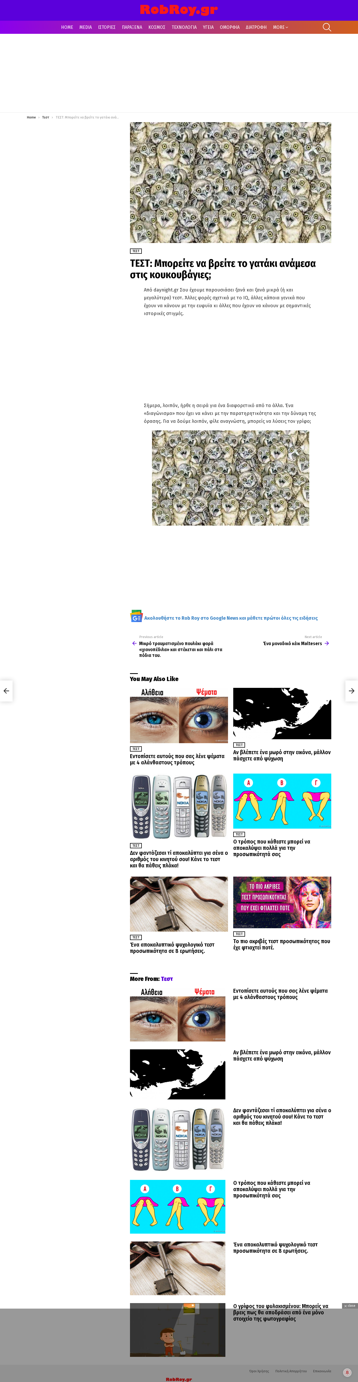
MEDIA (85, 27)
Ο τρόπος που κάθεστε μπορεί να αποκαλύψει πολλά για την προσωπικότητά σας (271, 848)
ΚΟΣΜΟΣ (156, 27)
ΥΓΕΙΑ (208, 27)
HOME (67, 27)
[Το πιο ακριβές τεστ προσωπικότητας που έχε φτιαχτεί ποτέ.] (282, 902)
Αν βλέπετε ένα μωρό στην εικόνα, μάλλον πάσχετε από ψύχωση (282, 755)
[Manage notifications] (347, 1372)
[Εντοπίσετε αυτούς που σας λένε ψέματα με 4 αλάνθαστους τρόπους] (179, 715)
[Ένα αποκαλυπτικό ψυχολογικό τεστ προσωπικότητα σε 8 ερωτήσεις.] (179, 904)
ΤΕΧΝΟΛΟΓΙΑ (184, 27)
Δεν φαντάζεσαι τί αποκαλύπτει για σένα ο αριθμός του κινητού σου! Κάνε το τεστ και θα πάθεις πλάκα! (179, 859)
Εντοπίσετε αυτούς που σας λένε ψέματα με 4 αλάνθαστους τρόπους (177, 759)
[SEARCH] (327, 27)
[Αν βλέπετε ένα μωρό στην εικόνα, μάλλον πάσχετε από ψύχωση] (282, 713)
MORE (279, 27)
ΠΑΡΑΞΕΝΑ (132, 27)
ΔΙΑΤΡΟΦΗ (256, 27)
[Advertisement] (179, 73)
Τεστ (135, 749)
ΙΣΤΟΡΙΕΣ (107, 27)
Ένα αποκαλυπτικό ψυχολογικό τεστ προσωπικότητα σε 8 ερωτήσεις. (172, 947)
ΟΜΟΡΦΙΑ (230, 27)
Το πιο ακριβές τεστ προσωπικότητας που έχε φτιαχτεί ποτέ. (281, 944)
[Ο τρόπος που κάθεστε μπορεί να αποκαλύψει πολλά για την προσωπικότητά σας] (282, 801)
